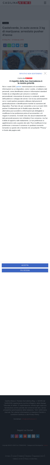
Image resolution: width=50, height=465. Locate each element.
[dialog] (25, 232)
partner (19, 86)
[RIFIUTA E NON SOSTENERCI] (46, 74)
